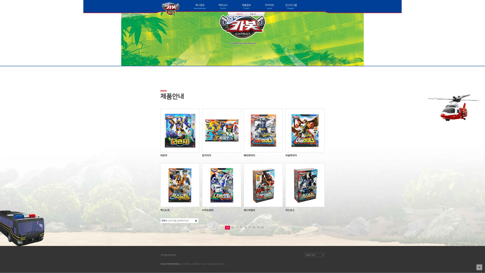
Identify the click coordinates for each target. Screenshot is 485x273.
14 (236, 227)
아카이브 (269, 5)
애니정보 (199, 5)
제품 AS (253, 14)
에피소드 (223, 5)
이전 (218, 228)
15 (241, 227)
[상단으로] (479, 267)
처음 (214, 228)
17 (249, 227)
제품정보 (246, 5)
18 (254, 227)
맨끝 (271, 228)
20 (262, 227)
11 (222, 227)
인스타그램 (291, 5)
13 (232, 227)
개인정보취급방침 (168, 254)
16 (245, 227)
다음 (267, 228)
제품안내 (239, 14)
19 (258, 227)
